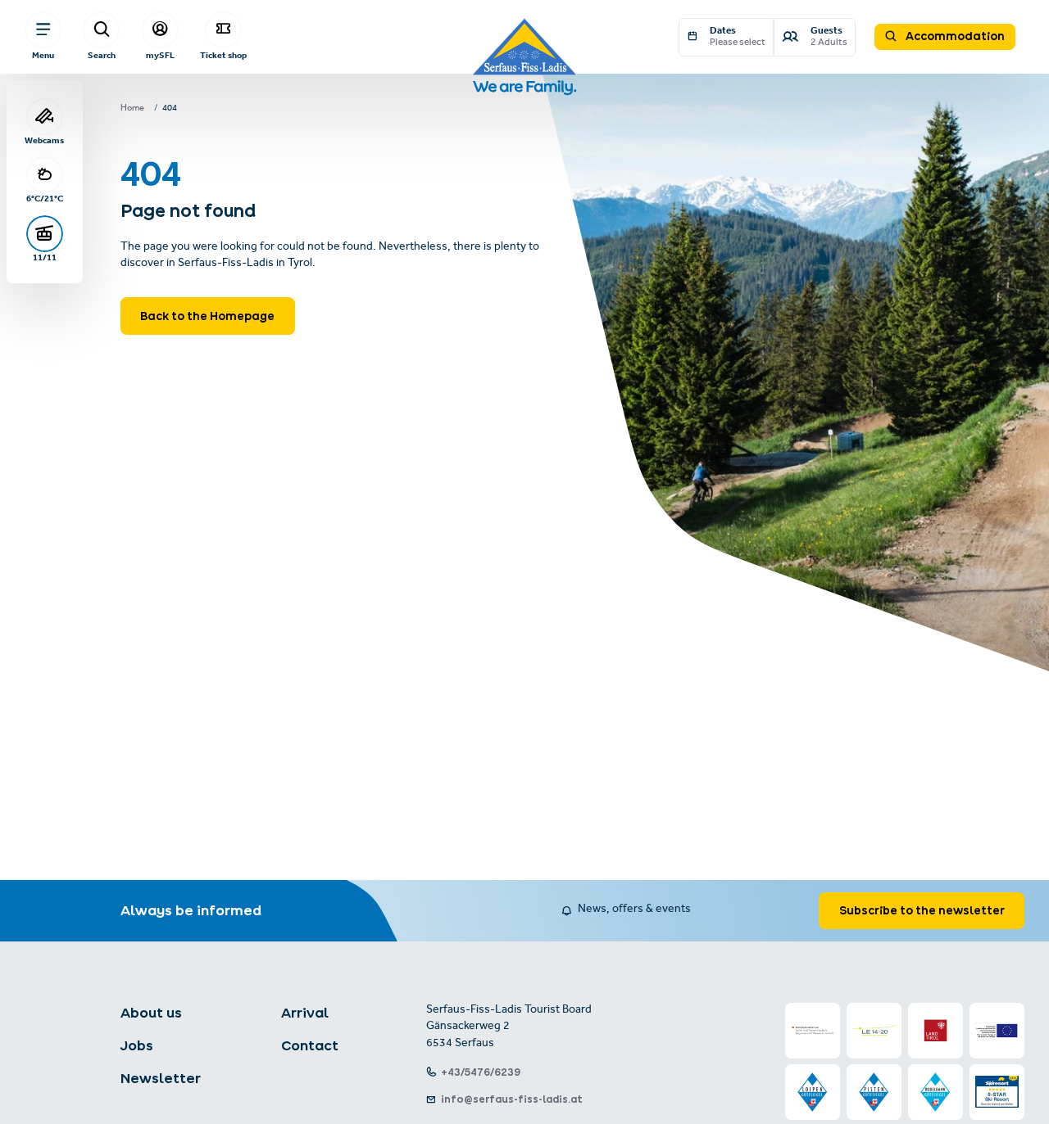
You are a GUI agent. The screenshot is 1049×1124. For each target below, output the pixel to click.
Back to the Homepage (207, 316)
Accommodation (954, 36)
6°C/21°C (44, 198)
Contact (309, 1045)
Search (102, 55)
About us (151, 1013)
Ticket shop (223, 55)
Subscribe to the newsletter (922, 910)
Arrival (305, 1013)
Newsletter (160, 1078)
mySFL (160, 55)
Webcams (44, 140)
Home (132, 109)
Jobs (136, 1045)
